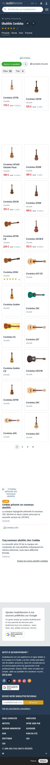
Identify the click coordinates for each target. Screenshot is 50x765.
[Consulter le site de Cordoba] (27, 23)
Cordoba (18, 23)
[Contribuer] (25, 64)
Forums (28, 33)
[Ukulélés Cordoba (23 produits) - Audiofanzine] (12, 3)
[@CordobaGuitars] (33, 23)
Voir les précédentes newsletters (16, 708)
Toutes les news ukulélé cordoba (32, 561)
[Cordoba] (25, 58)
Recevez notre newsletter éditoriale (19, 696)
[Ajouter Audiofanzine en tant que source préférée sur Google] (14, 634)
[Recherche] (5, 9)
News (14, 33)
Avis (21, 33)
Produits (6, 33)
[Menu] (46, 9)
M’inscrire (33, 702)
